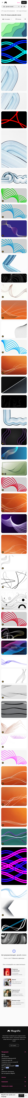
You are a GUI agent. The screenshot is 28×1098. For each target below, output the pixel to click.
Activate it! (21, 1095)
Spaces (3, 1054)
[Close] (26, 1096)
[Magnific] (14, 1031)
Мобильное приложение (8, 1071)
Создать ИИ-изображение (9, 11)
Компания (5, 1082)
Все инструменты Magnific (8, 1073)
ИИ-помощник (5, 1056)
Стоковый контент (6, 1064)
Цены (18, 2)
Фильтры (19, 19)
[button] (14, 1045)
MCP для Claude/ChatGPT (10, 1066)
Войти (24, 2)
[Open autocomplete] (3, 6)
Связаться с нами (7, 1086)
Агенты (5, 1067)
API (2, 1069)
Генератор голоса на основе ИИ (10, 1062)
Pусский (14, 1045)
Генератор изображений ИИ (9, 1058)
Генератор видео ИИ (7, 1060)
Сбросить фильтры (18, 958)
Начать (4, 1077)
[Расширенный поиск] (25, 19)
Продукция (5, 1052)
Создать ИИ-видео (22, 11)
